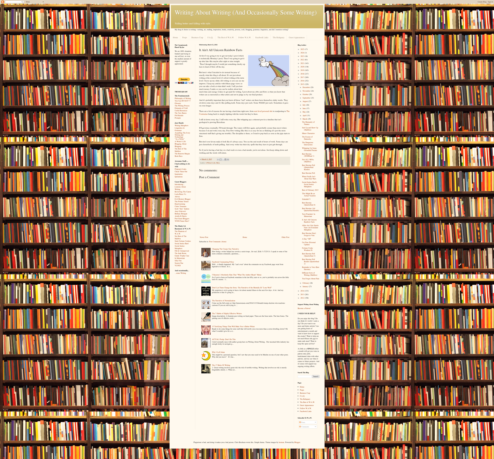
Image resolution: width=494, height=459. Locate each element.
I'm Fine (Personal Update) (309, 243)
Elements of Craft (181, 108)
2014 (303, 291)
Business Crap (197, 37)
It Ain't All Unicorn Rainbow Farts (309, 220)
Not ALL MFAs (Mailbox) (308, 160)
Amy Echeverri (180, 211)
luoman (281, 442)
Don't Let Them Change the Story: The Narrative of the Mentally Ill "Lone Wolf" (242, 287)
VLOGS (178, 265)
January (306, 286)
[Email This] (218, 159)
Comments (305, 426)
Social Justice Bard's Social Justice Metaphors (309, 184)
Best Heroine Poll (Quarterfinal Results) (308, 167)
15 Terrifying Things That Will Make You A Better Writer (233, 326)
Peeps (184, 37)
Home (175, 37)
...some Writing (180, 273)
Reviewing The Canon (183, 191)
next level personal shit (263, 111)
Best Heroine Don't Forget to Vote (309, 234)
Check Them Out (181, 171)
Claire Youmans (180, 206)
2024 (303, 52)
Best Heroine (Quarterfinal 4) (308, 203)
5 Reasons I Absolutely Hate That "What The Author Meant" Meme (236, 274)
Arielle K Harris (181, 216)
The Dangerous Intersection (307, 143)
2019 (303, 70)
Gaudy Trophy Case (182, 255)
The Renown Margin (182, 153)
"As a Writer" (180, 139)
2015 (303, 84)
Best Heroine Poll (308, 173)
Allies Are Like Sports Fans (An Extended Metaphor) (310, 227)
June (304, 108)
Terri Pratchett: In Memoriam (308, 215)
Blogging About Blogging (180, 145)
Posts (303, 422)
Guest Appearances (297, 37)
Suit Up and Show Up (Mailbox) (310, 128)
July (304, 105)
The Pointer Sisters (182, 201)
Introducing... (180, 184)
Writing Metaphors (181, 125)
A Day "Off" (306, 239)
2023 (303, 56)
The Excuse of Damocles (307, 138)
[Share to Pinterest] (228, 159)
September (307, 98)
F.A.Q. (210, 37)
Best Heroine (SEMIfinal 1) (308, 155)
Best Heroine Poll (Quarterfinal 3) (308, 254)
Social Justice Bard (181, 243)
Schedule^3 (306, 199)
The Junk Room (180, 253)
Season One (179, 263)
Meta (218, 163)
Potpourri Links (180, 169)
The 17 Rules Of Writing (221, 365)
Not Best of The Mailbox (180, 237)
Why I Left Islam (218, 352)
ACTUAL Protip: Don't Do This (224, 339)
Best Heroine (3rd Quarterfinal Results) (310, 209)
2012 (303, 298)
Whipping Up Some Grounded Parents (309, 149)
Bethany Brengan (181, 213)
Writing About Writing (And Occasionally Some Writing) (246, 12)
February (306, 283)
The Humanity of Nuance (308, 123)
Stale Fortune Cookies (183, 241)
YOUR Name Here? (182, 221)
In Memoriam (180, 258)
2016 (303, 80)
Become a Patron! (304, 308)
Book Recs (178, 156)
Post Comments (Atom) (217, 241)
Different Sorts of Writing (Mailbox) (309, 274)
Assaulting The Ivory (182, 133)
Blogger (297, 442)
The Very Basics (181, 113)
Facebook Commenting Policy (223, 262)
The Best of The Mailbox (181, 149)
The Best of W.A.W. (226, 37)
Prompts (178, 118)
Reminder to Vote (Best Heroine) (310, 268)
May (304, 112)
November (307, 91)
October (306, 94)
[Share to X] (223, 159)
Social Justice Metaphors (179, 247)
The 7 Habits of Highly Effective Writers (227, 313)
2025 (303, 49)
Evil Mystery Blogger (183, 199)
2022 (303, 59)
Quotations (179, 176)
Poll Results (179, 115)
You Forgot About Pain (310, 278)
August (305, 101)
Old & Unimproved (182, 251)
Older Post (285, 237)
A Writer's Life (210, 163)
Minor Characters (308, 133)
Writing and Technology (179, 136)
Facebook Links (261, 37)
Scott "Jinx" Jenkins (182, 209)
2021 (303, 63)
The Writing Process (182, 105)
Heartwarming (180, 204)
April (305, 115)
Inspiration (179, 174)
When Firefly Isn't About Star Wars (309, 177)
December (306, 87)
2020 (303, 66)
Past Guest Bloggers (182, 218)
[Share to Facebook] (225, 159)
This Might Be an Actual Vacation (309, 194)
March (305, 119)
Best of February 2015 (310, 190)
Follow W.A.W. (244, 37)
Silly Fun (178, 260)
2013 (303, 294)
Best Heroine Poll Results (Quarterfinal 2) (310, 261)
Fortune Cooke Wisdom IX (307, 249)
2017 (303, 77)
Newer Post (204, 237)
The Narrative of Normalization (223, 300)
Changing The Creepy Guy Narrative (225, 249)
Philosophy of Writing (183, 98)
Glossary (178, 103)
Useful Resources (181, 110)
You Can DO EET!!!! (183, 101)
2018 (303, 74)
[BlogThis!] (220, 159)
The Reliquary (278, 37)
